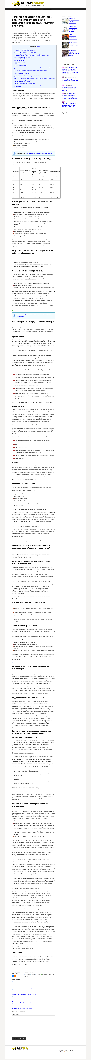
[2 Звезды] (32, 974)
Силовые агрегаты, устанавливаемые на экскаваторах (27, 75)
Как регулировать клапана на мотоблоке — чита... (74, 44)
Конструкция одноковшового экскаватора (24, 50)
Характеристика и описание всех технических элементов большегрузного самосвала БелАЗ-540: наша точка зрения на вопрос (70, 70)
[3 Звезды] (38, 974)
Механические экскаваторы (22, 81)
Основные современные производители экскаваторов (27, 85)
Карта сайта (44, 1048)
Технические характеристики (21, 73)
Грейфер (17, 63)
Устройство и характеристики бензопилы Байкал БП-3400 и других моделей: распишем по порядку (69, 96)
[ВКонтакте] (13, 976)
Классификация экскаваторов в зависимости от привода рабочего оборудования (34, 78)
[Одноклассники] (15, 976)
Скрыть (38, 46)
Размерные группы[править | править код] (24, 52)
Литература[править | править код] (23, 71)
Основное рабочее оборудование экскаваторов (25, 58)
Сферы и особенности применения (22, 57)
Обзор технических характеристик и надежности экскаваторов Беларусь (69, 88)
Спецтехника (15, 9)
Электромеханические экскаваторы (24, 83)
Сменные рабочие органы (20, 65)
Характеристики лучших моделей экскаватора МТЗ (38, 153)
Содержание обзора (22, 49)
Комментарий (15, 1014)
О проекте (38, 1048)
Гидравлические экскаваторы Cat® (22, 76)
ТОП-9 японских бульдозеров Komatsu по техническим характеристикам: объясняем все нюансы (70, 79)
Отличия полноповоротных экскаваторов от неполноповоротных (30, 70)
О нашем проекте (36, 9)
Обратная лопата (19, 62)
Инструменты (25, 9)
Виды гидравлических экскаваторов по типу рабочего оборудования (31, 55)
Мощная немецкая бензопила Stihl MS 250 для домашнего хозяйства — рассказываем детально (70, 104)
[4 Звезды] (44, 974)
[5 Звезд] (49, 974)
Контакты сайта (47, 9)
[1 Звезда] (27, 974)
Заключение (17, 86)
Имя (13, 1031)
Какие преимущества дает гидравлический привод (26, 54)
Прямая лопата (19, 60)
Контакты (50, 1048)
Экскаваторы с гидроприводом (23, 80)
